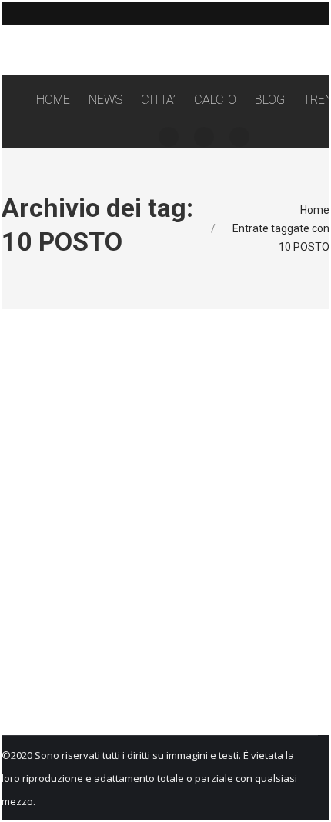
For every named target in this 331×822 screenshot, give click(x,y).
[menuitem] (53, 100)
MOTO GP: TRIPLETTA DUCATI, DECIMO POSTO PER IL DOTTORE (157, 526)
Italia (30, 562)
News (55, 562)
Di (139, 562)
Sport (81, 562)
